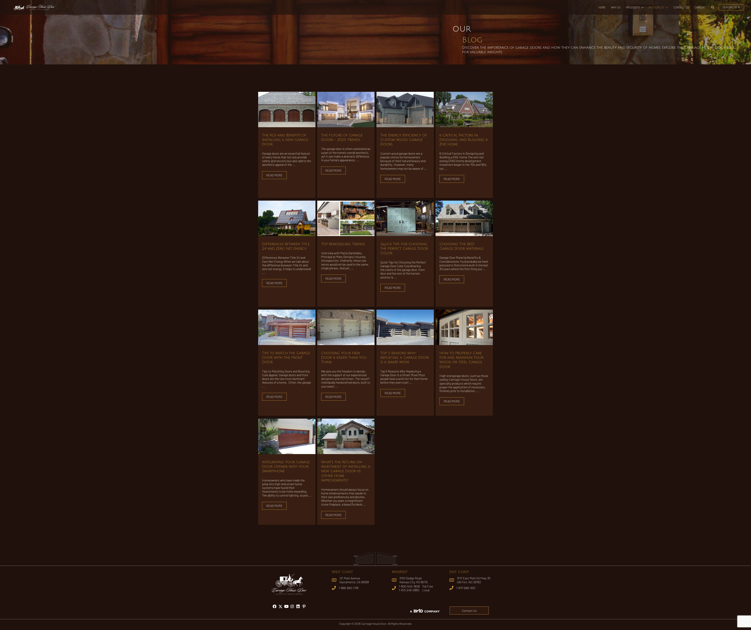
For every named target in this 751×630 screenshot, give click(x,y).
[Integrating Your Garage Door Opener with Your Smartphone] (286, 436)
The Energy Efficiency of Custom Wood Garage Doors (403, 139)
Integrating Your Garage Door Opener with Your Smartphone (286, 466)
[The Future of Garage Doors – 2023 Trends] (346, 109)
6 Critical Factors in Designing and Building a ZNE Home (463, 139)
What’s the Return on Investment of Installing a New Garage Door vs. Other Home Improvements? (345, 471)
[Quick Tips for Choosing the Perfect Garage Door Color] (405, 218)
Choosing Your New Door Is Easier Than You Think (344, 357)
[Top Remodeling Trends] (346, 218)
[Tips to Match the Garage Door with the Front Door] (286, 327)
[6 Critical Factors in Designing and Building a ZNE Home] (464, 109)
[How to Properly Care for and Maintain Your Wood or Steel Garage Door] (464, 327)
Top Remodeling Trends (343, 244)
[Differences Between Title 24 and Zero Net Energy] (286, 218)
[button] (641, 7)
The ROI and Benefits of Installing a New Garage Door (285, 139)
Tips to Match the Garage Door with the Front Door (286, 357)
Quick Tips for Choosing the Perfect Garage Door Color (404, 248)
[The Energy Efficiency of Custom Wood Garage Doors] (405, 109)
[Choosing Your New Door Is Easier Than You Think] (346, 327)
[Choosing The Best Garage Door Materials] (464, 218)
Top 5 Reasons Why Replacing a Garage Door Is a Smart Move (404, 357)
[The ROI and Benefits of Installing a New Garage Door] (286, 109)
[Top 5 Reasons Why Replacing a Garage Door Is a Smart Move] (405, 327)
